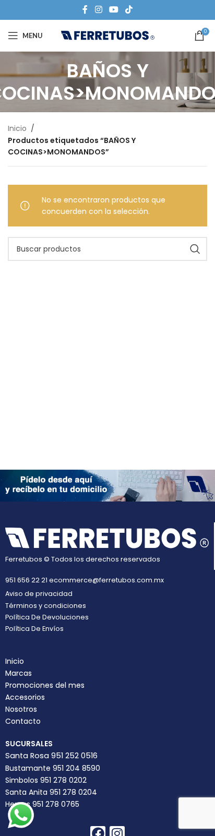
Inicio (17, 128)
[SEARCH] (195, 249)
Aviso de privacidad (39, 593)
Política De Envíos (34, 628)
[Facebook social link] (85, 10)
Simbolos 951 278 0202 (46, 780)
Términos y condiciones (45, 605)
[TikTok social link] (129, 10)
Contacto (23, 721)
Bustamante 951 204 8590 (52, 768)
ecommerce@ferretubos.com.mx (106, 580)
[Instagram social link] (98, 10)
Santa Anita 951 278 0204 (51, 792)
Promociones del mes (45, 685)
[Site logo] (107, 35)
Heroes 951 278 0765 (42, 804)
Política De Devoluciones (47, 617)
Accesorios (25, 697)
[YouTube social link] (113, 10)
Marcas (18, 673)
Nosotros (21, 709)
